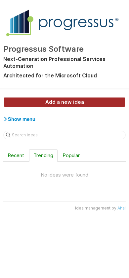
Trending (43, 155)
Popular (71, 155)
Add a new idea (64, 102)
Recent (16, 155)
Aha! (121, 208)
